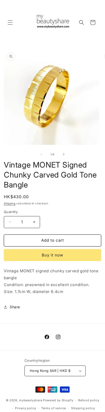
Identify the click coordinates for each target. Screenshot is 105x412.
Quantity (11, 212)
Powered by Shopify (58, 400)
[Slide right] (63, 154)
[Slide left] (41, 154)
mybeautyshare (30, 400)
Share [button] (15, 307)
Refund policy (88, 400)
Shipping (10, 203)
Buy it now (52, 255)
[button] (10, 22)
